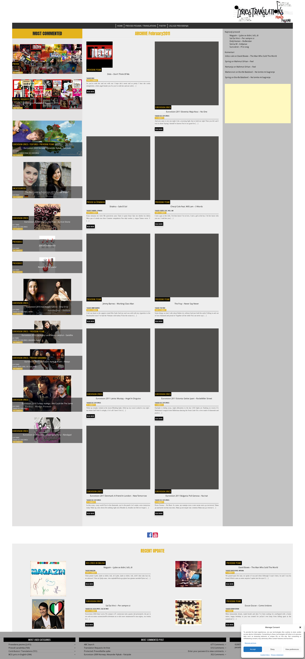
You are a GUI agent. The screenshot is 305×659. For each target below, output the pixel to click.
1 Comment (229, 611)
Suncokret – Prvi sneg (239, 47)
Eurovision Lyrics (20, 144)
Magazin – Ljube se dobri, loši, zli (244, 35)
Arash (20, 367)
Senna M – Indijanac (238, 44)
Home (120, 26)
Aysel (24, 367)
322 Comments (18, 197)
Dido (92, 78)
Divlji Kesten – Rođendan (241, 41)
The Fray (162, 308)
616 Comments (17, 108)
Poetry (162, 26)
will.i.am (170, 211)
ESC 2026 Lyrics (95, 609)
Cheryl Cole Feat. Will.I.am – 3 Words (186, 206)
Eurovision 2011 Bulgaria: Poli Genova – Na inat (187, 495)
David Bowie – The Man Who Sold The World (257, 56)
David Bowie (234, 571)
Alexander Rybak (23, 153)
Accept (253, 649)
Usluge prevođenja (178, 26)
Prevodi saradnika (38, 357)
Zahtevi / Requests (21, 99)
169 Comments (17, 342)
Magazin (92, 571)
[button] (300, 627)
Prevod (16, 63)
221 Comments (17, 229)
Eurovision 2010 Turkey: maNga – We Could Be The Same (47, 403)
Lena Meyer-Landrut (34, 340)
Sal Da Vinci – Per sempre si (242, 38)
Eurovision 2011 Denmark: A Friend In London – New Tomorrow (118, 495)
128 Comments (17, 442)
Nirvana (241, 571)
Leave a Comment (92, 80)
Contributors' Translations (20, 651)
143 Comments (17, 411)
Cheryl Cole (163, 211)
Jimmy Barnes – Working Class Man (118, 303)
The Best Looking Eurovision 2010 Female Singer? (47, 192)
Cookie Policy (265, 655)
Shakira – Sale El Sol (118, 206)
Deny (272, 649)
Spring (228, 61)
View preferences (292, 649)
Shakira (93, 211)
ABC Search (47, 67)
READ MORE (90, 91)
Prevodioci (17, 241)
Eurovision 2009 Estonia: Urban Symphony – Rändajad (47, 434)
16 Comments (159, 502)
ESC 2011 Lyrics (164, 116)
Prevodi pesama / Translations (140, 26)
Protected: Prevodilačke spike (97, 651)
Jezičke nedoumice (47, 245)
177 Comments (17, 314)
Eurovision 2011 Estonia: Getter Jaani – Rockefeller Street (186, 398)
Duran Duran (235, 609)
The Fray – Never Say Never (187, 303)
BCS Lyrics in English (95, 563)
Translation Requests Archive (47, 103)
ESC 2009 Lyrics (34, 153)
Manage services (250, 643)
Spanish (99, 211)
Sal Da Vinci (105, 609)
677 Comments (17, 73)
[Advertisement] (258, 103)
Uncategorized (19, 188)
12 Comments (91, 405)
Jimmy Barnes (95, 308)
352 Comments (18, 155)
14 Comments (159, 118)
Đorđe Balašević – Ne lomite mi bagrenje (257, 72)
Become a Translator (47, 267)
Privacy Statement (277, 655)
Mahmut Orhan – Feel (244, 61)
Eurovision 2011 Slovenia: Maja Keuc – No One (186, 111)
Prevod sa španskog (96, 202)
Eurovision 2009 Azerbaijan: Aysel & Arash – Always (47, 361)
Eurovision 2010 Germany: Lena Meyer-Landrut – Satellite (47, 335)
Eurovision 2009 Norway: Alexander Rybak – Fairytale (47, 148)
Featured (34, 144)
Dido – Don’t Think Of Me (118, 74)
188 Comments (17, 272)
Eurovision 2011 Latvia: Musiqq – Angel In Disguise (118, 398)
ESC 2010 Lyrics (23, 227)
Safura (30, 312)
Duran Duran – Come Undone (258, 605)
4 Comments (159, 405)
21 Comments (91, 502)
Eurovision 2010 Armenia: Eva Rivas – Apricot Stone (47, 222)
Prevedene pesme (47, 144)
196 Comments (17, 250)
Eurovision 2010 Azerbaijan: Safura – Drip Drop (47, 306)
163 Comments (17, 369)
